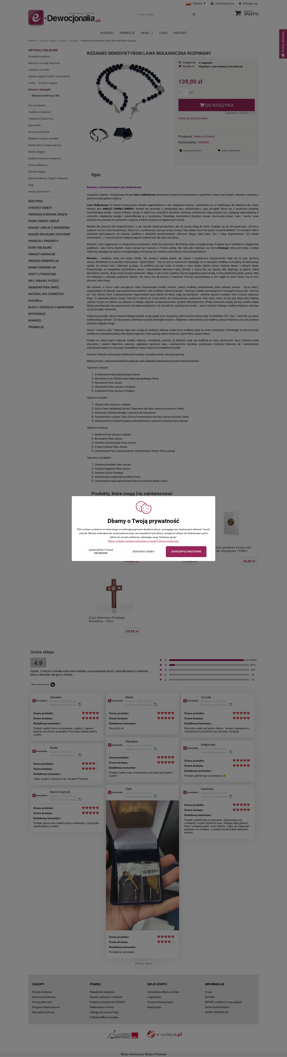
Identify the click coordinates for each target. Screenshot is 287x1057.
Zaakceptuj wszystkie (186, 551)
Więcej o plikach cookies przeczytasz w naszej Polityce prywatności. (143, 541)
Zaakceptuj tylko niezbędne (101, 552)
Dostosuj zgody (143, 551)
